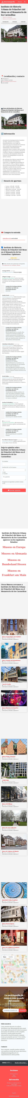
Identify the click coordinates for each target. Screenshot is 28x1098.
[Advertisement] (14, 58)
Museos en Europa (14, 547)
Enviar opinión (14, 490)
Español (14, 1093)
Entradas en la (10, 238)
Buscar (23, 1010)
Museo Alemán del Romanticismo (11, 660)
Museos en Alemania (7, 17)
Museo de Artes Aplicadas (9, 828)
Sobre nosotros (14, 1073)
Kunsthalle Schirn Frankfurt (10, 900)
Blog (14, 1075)
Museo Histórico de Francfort (10, 708)
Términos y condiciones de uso (14, 1082)
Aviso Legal (14, 1084)
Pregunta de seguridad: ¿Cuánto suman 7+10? (12, 482)
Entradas (14, 21)
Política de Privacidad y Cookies (14, 1085)
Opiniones (23, 21)
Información (5, 21)
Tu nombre (5, 461)
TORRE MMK (5, 780)
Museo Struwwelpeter (8, 924)
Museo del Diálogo (7, 804)
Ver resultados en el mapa (14, 969)
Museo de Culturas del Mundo (10, 851)
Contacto (14, 1076)
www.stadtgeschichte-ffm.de (9, 81)
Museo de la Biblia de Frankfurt (10, 947)
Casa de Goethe (6, 684)
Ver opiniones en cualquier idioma (11, 265)
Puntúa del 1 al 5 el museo (9, 467)
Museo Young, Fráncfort (8, 756)
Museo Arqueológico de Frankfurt (11, 637)
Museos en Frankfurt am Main (9, 18)
